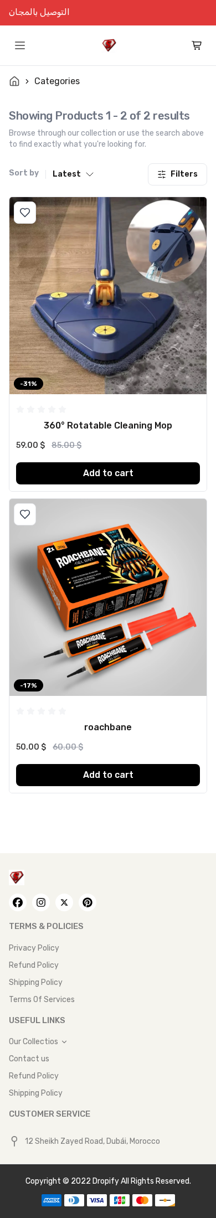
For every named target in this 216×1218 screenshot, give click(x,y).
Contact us (29, 1059)
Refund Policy (34, 965)
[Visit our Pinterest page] (87, 902)
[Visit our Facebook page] (18, 902)
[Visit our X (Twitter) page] (64, 902)
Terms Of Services (42, 999)
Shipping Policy (36, 982)
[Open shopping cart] (197, 45)
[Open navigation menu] (20, 45)
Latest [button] (67, 174)
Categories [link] (57, 81)
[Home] (109, 45)
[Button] (25, 213)
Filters (184, 174)
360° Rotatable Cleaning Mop (108, 425)
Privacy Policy (34, 948)
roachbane (108, 727)
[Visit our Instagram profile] (41, 902)
